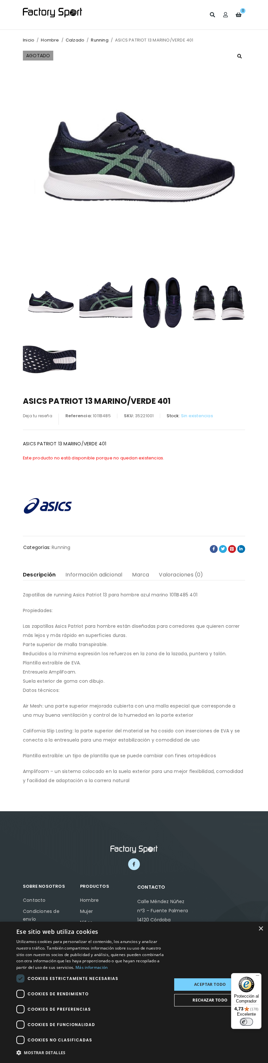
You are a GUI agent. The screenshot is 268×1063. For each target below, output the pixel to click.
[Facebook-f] (134, 864)
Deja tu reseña (37, 416)
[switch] (246, 1022)
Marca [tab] (140, 574)
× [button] (260, 928)
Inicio (28, 40)
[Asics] (47, 504)
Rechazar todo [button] (210, 1000)
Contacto (34, 900)
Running (99, 40)
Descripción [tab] (39, 574)
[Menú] (257, 977)
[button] (239, 56)
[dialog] (134, 992)
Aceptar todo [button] (210, 984)
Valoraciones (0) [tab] (181, 574)
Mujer (86, 911)
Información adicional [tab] (93, 574)
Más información (91, 967)
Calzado (75, 40)
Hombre (50, 40)
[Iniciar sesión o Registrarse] (225, 14)
